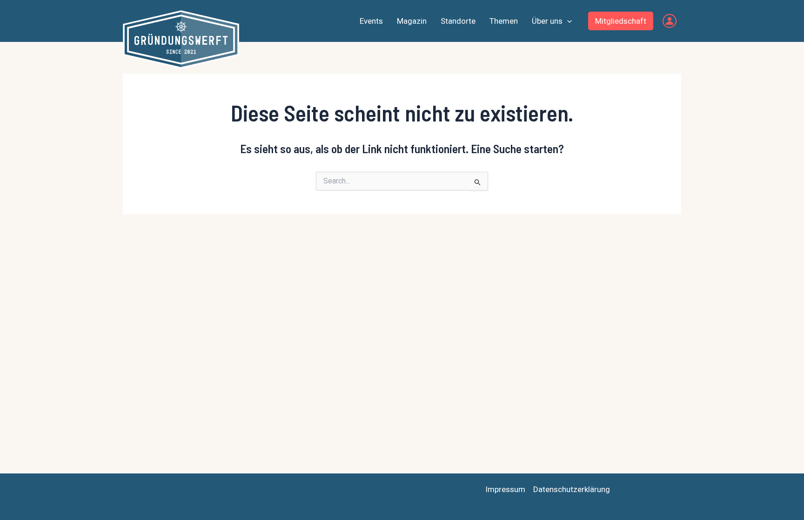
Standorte (458, 21)
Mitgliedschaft (620, 21)
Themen (503, 21)
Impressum (505, 489)
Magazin (412, 21)
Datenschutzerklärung (571, 489)
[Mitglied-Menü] (670, 21)
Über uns (547, 21)
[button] (567, 21)
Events (371, 21)
